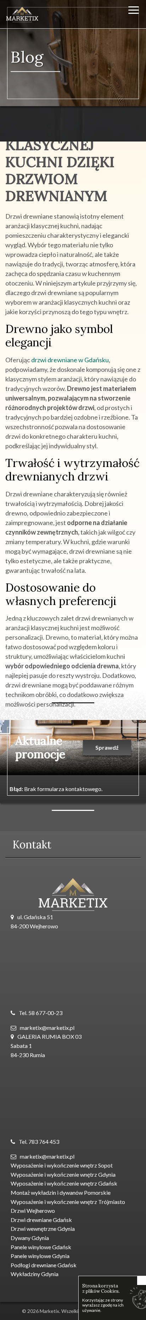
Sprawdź (107, 747)
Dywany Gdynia (30, 1237)
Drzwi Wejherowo (33, 1210)
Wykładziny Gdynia (34, 1273)
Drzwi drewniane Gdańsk (41, 1219)
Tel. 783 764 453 (39, 1141)
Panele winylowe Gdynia (40, 1255)
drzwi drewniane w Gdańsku (70, 360)
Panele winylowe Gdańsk (41, 1247)
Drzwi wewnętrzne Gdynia (43, 1228)
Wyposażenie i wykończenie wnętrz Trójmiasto (68, 1201)
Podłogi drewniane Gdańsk (44, 1265)
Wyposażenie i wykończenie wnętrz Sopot (62, 1165)
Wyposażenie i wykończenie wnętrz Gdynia (63, 1174)
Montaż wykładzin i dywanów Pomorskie (61, 1192)
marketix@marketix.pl (47, 1027)
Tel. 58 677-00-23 (40, 1012)
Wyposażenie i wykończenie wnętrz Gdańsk (64, 1183)
